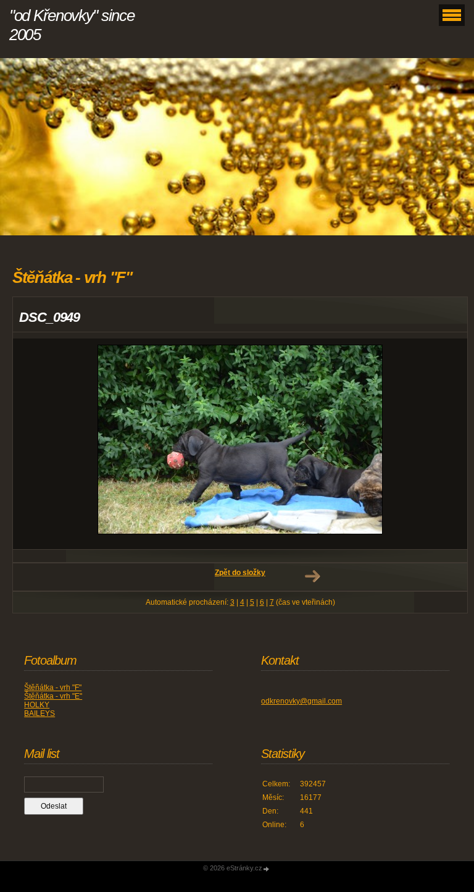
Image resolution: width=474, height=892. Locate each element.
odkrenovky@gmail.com (301, 701)
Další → (312, 576)
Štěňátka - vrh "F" (52, 687)
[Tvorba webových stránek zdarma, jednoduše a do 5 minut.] (266, 869)
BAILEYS (39, 713)
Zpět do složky (240, 572)
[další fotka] (447, 444)
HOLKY (36, 705)
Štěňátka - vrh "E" (53, 696)
